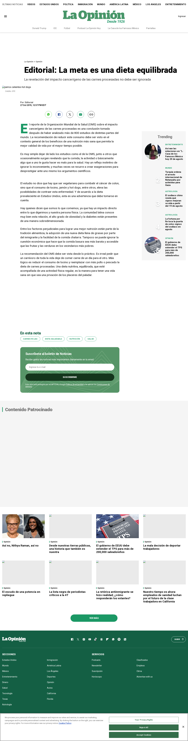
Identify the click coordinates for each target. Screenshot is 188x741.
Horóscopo (97, 677)
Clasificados (142, 660)
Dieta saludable (53, 339)
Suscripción (97, 671)
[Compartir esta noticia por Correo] (80, 114)
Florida (50, 699)
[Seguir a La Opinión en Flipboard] (107, 639)
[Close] (183, 727)
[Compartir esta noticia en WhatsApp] (48, 114)
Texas (5, 699)
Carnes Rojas (30, 339)
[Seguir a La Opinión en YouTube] (90, 639)
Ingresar (182, 16)
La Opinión (28, 61)
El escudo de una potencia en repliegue (21, 593)
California (51, 693)
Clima (139, 671)
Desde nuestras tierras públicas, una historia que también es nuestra (70, 549)
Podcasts (96, 660)
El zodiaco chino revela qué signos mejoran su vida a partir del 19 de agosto (174, 200)
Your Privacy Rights (144, 720)
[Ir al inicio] (14, 639)
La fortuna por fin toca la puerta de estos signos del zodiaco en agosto (174, 224)
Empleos (141, 665)
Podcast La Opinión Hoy (89, 28)
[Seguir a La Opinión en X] (78, 639)
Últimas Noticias (12, 4)
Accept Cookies (143, 735)
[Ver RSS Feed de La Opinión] (125, 639)
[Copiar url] (91, 114)
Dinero (5, 682)
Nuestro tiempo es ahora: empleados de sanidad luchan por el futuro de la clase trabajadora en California (162, 596)
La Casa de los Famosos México (123, 28)
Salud (91, 339)
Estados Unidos (49, 4)
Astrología (171, 191)
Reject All (143, 727)
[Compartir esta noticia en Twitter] (69, 114)
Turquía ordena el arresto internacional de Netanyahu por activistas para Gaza (173, 178)
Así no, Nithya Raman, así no (20, 545)
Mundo (101, 4)
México (137, 4)
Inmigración (85, 4)
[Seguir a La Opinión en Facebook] (72, 639)
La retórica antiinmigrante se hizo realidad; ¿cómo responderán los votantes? (114, 595)
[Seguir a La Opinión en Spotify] (119, 639)
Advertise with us (145, 677)
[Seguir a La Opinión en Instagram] (84, 639)
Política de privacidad (74, 384)
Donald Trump (39, 28)
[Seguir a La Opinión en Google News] (101, 639)
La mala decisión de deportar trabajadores (162, 547)
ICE (55, 28)
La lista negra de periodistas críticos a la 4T (67, 593)
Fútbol (67, 28)
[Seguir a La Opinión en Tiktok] (96, 639)
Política (68, 4)
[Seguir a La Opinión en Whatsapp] (113, 639)
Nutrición (74, 339)
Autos (50, 688)
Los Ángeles (153, 4)
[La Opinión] (94, 16)
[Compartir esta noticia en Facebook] (59, 114)
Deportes (51, 677)
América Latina (119, 4)
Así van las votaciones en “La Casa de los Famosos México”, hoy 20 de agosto (174, 153)
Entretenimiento (174, 145)
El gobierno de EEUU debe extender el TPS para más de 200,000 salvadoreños (173, 249)
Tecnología (7, 693)
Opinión (39, 61)
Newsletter (97, 665)
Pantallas (151, 28)
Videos (31, 4)
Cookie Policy (65, 723)
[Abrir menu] (5, 16)
